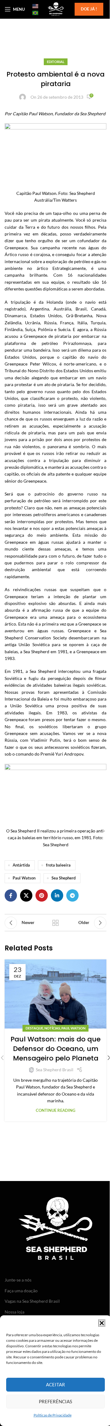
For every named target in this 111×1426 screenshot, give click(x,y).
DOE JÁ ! (89, 8)
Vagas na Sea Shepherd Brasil (32, 1301)
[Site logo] (55, 8)
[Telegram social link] (72, 895)
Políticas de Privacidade (53, 1415)
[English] (35, 5)
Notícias (52, 1028)
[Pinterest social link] (41, 895)
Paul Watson (24, 878)
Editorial (55, 62)
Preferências (55, 1401)
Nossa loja (14, 1311)
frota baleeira (58, 865)
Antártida (21, 865)
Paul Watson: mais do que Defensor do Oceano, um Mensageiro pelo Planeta (55, 1048)
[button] (102, 1323)
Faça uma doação (21, 1290)
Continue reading (55, 1110)
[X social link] (26, 895)
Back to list (55, 923)
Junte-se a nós (18, 1279)
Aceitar (55, 1384)
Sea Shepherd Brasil (54, 1069)
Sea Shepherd (63, 878)
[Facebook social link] (11, 895)
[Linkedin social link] (57, 895)
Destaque (34, 1028)
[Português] (35, 12)
